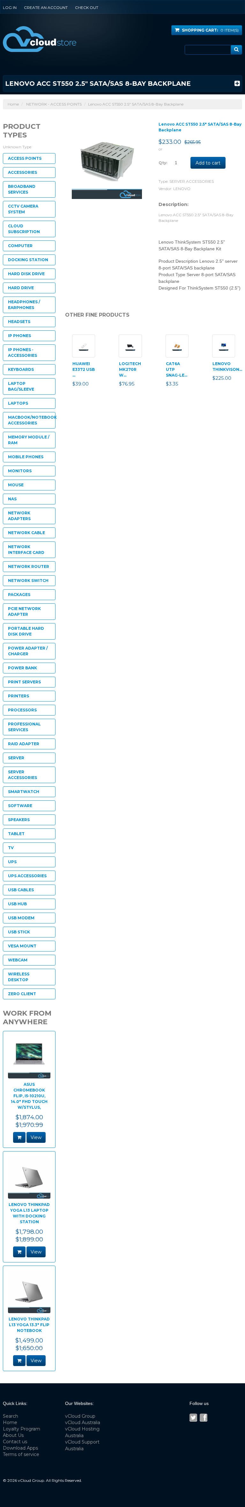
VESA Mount (22, 946)
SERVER (16, 757)
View (36, 1137)
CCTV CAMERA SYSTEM (23, 209)
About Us (13, 1435)
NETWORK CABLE (26, 532)
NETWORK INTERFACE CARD (26, 549)
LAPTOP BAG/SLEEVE (21, 386)
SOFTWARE (20, 805)
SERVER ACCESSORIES (191, 181)
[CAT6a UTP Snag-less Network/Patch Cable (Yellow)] (177, 345)
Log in (10, 7)
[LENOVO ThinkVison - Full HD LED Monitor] (223, 345)
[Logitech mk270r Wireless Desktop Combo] (130, 345)
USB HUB (17, 903)
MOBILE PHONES (25, 456)
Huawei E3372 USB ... (83, 369)
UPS (12, 861)
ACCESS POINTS (24, 158)
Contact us (15, 1442)
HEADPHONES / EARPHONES (24, 304)
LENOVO (181, 188)
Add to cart (208, 163)
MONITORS (20, 470)
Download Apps (20, 1448)
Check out (86, 7)
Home (13, 104)
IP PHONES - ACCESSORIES (22, 352)
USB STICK (19, 932)
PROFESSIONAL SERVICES (24, 727)
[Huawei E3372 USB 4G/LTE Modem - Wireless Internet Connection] (83, 345)
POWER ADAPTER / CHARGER (28, 651)
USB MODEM (21, 917)
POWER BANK (22, 667)
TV (11, 847)
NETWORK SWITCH (28, 580)
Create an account (46, 7)
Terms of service (21, 1454)
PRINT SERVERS (24, 682)
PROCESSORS (22, 710)
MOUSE (16, 484)
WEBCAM (17, 960)
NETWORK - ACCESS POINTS (54, 104)
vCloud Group (80, 1416)
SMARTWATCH (23, 791)
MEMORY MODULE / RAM (28, 440)
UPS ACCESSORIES (27, 875)
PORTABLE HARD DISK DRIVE (26, 631)
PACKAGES (19, 594)
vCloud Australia (82, 1422)
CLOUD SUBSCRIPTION (24, 229)
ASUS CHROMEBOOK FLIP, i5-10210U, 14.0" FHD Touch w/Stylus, (29, 1096)
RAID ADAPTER (23, 743)
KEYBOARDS (21, 369)
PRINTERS (18, 696)
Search (10, 1416)
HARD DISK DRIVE (26, 273)
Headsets (19, 321)
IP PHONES (19, 335)
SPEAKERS (19, 819)
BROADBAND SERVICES (21, 189)
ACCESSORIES (22, 172)
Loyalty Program (21, 1429)
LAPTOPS (18, 403)
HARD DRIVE (21, 287)
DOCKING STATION (28, 259)
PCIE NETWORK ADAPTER (24, 611)
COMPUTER (20, 245)
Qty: (163, 162)
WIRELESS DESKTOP (18, 977)
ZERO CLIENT (22, 993)
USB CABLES (21, 889)
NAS (12, 498)
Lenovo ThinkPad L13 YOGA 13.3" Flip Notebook (29, 1325)
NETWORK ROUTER (28, 566)
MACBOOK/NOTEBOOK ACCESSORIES (32, 420)
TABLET (16, 833)
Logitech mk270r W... (130, 369)
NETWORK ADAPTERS (19, 516)
